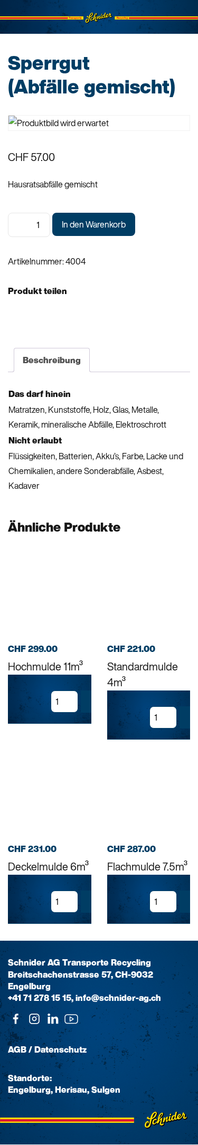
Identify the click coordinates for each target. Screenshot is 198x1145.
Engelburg (29, 1089)
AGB (17, 1049)
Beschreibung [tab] (52, 360)
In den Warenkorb (94, 224)
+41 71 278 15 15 (39, 997)
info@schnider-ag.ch (118, 997)
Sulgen (105, 1089)
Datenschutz (60, 1049)
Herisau (71, 1089)
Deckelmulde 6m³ (48, 866)
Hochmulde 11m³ (45, 666)
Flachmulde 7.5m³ (147, 866)
